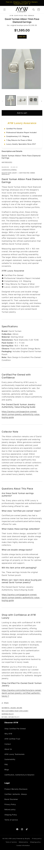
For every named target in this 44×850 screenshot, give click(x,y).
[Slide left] (2, 101)
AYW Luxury (12, 838)
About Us (8, 749)
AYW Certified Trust (12, 739)
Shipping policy (35, 842)
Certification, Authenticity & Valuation (19, 775)
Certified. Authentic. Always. (16, 794)
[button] (4, 9)
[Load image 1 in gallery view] (11, 100)
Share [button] (6, 703)
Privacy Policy (10, 804)
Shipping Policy (11, 815)
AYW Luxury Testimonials (14, 754)
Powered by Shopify (23, 838)
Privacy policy (36, 838)
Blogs (7, 769)
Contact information (23, 845)
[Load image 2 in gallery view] (22, 100)
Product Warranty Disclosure (16, 789)
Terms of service (11, 820)
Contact (8, 744)
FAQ (6, 764)
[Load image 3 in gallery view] (33, 100)
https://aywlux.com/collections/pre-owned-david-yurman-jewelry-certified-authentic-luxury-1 (22, 693)
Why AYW (8, 734)
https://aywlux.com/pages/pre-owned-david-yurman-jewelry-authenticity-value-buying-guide (21, 414)
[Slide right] (41, 101)
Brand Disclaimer (11, 799)
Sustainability (10, 759)
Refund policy (10, 809)
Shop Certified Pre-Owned (15, 729)
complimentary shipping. (9, 169)
